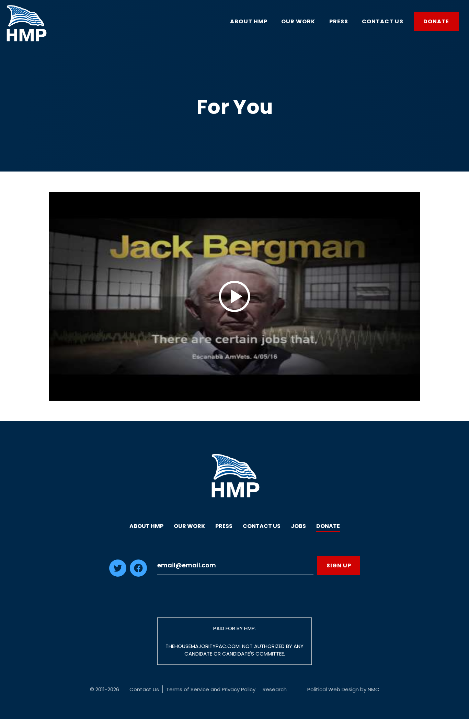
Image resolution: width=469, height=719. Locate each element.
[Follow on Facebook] (138, 574)
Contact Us (262, 526)
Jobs (298, 526)
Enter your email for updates (235, 565)
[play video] (234, 296)
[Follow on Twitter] (117, 574)
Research (275, 689)
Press (223, 526)
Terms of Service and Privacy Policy (210, 689)
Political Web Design (333, 689)
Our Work (189, 526)
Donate (328, 526)
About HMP (146, 526)
